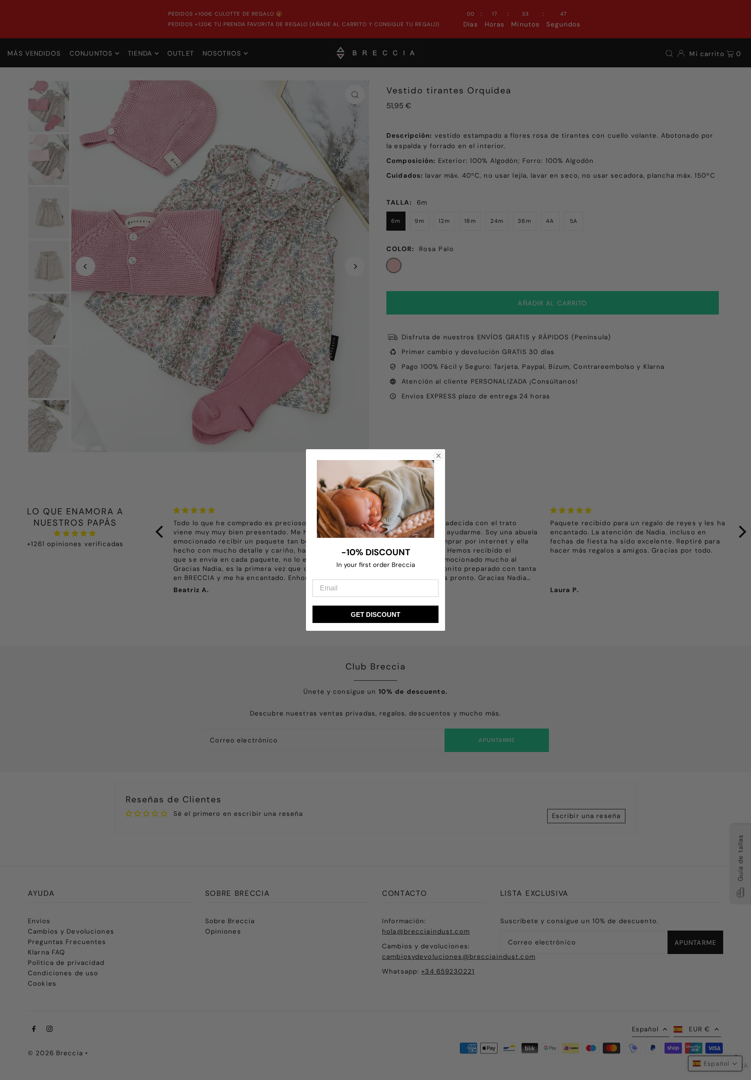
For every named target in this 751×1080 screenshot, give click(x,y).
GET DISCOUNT (375, 614)
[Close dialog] (438, 455)
